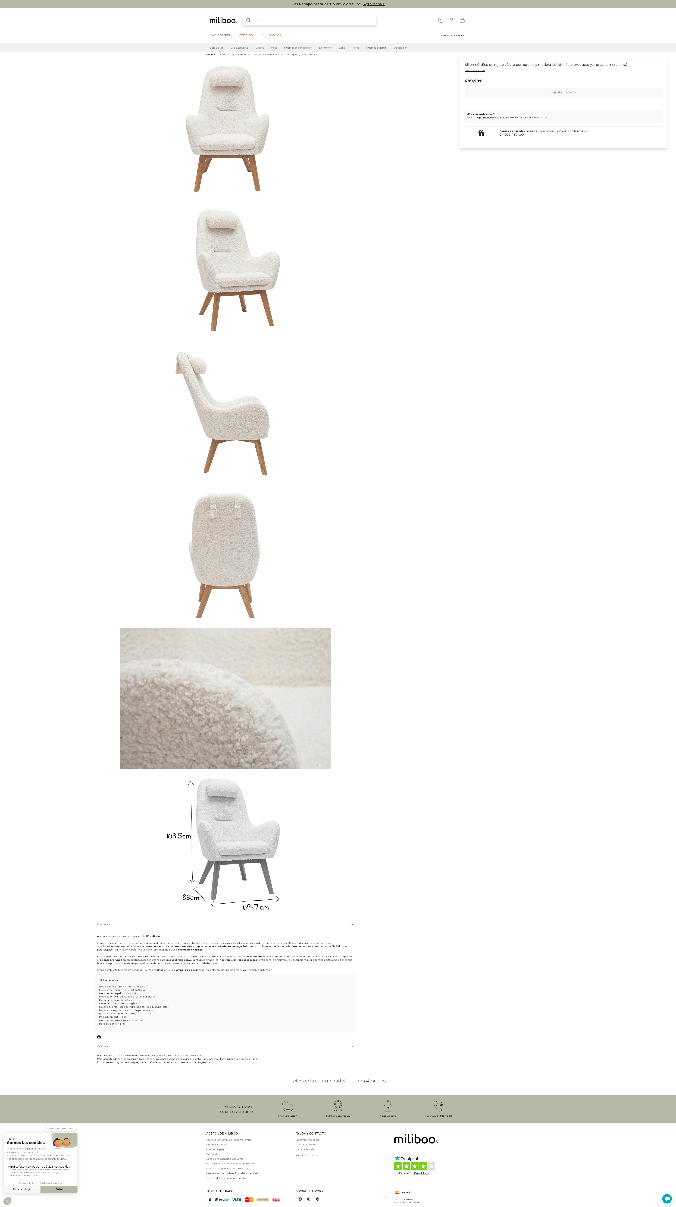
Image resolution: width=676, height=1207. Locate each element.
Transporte (212, 1154)
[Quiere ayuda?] (667, 1198)
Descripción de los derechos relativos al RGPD (232, 1173)
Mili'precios (271, 35)
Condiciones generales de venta (224, 1159)
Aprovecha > (374, 4)
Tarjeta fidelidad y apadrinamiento (226, 1178)
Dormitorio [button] (325, 47)
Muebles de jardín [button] (376, 47)
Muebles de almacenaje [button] (298, 47)
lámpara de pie (185, 970)
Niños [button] (356, 47)
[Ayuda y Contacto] (441, 20)
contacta (501, 117)
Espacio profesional (452, 35)
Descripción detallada (475, 70)
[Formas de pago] (248, 1199)
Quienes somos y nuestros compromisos (229, 1140)
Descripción (105, 924)
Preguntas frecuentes (308, 1140)
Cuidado (103, 1046)
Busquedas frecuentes (308, 1155)
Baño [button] (342, 47)
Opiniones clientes (306, 1144)
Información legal (216, 1144)
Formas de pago (215, 1149)
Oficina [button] (260, 47)
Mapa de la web (305, 1149)
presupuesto (486, 117)
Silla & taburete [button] (239, 47)
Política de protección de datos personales (231, 1163)
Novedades (220, 35)
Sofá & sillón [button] (217, 47)
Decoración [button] (400, 47)
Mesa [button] (274, 47)
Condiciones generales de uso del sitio (228, 1168)
